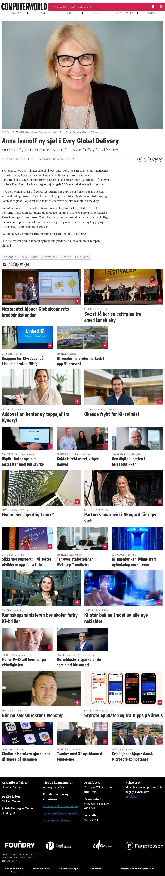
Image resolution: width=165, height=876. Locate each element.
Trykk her (131, 796)
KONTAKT (151, 13)
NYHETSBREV (60, 6)
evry (24, 257)
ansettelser (49, 257)
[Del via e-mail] (155, 159)
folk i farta (82, 257)
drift (34, 257)
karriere (66, 257)
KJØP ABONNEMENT (80, 6)
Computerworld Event (57, 820)
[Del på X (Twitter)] (145, 159)
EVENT (69, 13)
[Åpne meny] (153, 6)
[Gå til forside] (24, 7)
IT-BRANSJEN (41, 13)
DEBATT (96, 13)
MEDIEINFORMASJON (124, 13)
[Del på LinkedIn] (150, 159)
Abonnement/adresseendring (61, 806)
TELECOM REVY (13, 13)
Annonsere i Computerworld (60, 813)
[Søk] (161, 7)
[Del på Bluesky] (160, 159)
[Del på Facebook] (139, 159)
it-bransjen (11, 257)
